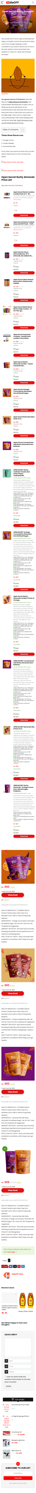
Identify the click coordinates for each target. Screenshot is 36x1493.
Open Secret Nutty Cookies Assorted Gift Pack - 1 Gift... (23, 223)
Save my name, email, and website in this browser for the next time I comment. (17, 1379)
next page (11, 1252)
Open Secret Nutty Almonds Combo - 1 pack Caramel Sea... (23, 364)
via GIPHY (4, 94)
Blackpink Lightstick (18, 1440)
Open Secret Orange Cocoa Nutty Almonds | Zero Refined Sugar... (22, 391)
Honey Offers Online (25, 1311)
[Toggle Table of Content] (21, 129)
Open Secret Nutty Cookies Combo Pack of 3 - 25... (23, 193)
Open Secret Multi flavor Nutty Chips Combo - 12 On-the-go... (22, 309)
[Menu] (2, 2)
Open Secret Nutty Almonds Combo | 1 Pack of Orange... (23, 598)
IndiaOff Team (14, 22)
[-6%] (18, 1146)
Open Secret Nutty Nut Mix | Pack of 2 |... (24, 418)
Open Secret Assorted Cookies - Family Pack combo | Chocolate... (22, 336)
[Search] (33, 2)
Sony (13, 1408)
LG (12, 1420)
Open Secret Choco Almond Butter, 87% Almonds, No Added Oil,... (23, 254)
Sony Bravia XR (17, 1432)
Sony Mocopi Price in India (20, 1405)
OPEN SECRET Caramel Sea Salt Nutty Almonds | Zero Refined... (23, 663)
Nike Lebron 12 (16, 1451)
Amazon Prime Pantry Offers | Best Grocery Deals (10, 1308)
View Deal (24, 215)
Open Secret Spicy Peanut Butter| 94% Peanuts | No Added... (23, 281)
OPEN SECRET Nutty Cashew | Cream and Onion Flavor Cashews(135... (21, 473)
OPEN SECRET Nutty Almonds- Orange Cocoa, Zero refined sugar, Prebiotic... (23, 788)
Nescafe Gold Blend (15, 185)
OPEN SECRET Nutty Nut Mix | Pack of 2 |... (23, 728)
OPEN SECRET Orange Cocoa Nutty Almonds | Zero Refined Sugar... (22, 534)
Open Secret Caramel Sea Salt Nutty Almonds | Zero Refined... (23, 444)
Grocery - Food (17, 25)
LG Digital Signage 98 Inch (20, 1416)
